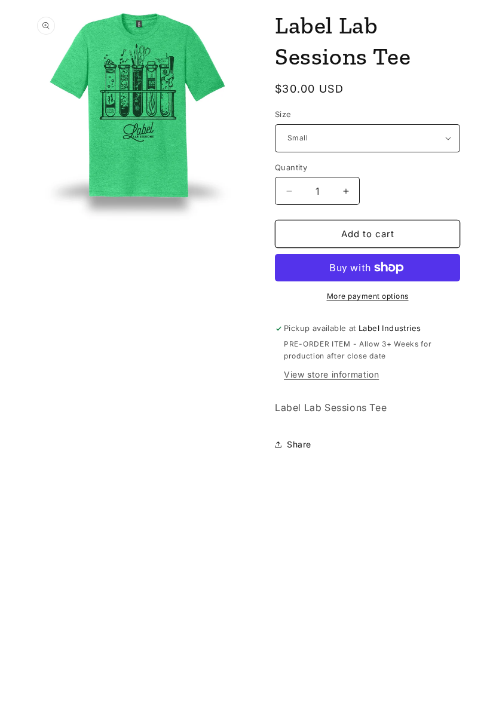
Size (283, 114)
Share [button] (299, 444)
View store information (331, 374)
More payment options (368, 296)
